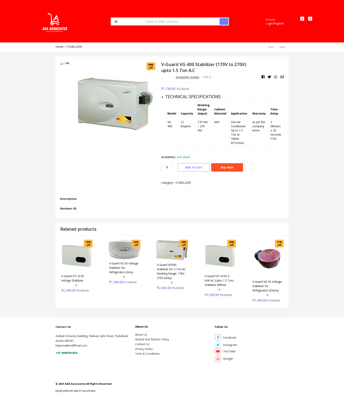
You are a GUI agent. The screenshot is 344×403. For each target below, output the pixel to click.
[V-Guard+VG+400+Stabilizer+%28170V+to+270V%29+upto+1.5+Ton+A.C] (269, 77)
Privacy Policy (144, 349)
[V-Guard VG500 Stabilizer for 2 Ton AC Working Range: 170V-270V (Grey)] (172, 250)
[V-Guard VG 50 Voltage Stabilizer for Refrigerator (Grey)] (124, 249)
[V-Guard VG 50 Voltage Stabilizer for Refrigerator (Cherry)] (267, 258)
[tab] (172, 199)
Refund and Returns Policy (152, 339)
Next (282, 47)
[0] (299, 21)
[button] (308, 21)
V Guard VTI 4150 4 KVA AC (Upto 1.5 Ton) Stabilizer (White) (219, 280)
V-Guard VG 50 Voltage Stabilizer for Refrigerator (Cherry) (267, 286)
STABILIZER (74, 47)
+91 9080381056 (66, 353)
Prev (271, 47)
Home (60, 47)
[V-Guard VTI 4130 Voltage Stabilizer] (76, 255)
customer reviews (187, 77)
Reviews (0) (68, 208)
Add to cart (193, 167)
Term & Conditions (147, 353)
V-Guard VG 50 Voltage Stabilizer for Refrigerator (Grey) (123, 267)
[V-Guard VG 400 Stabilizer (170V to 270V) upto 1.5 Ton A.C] (263, 77)
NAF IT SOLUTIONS (85, 391)
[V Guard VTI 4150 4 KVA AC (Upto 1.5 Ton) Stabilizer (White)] (220, 255)
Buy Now (227, 167)
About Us (141, 334)
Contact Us (142, 344)
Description (68, 199)
